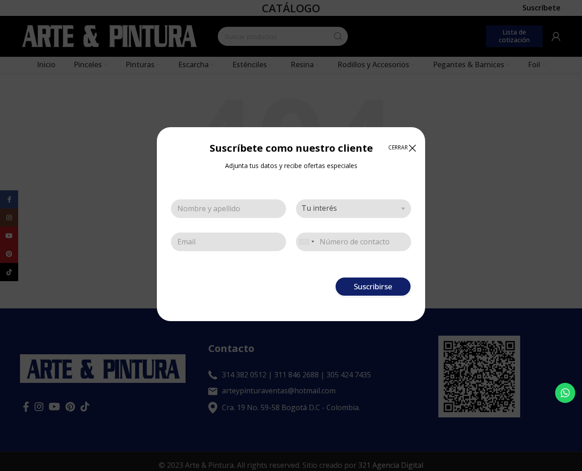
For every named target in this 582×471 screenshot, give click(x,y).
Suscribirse (373, 286)
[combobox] (306, 242)
